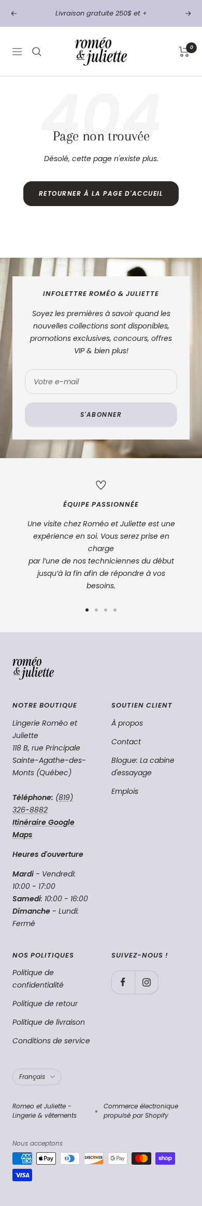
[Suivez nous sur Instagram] (146, 982)
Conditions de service (51, 1041)
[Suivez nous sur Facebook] (123, 982)
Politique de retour (45, 1003)
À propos (127, 723)
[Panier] (184, 51)
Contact (126, 742)
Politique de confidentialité (38, 978)
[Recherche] (36, 51)
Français (32, 1076)
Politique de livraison (48, 1022)
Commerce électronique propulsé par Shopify (141, 1111)
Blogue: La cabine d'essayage (143, 766)
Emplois (124, 791)
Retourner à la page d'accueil (101, 193)
